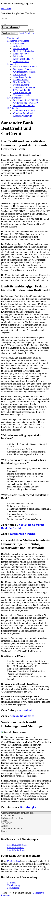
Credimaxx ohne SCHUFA (25, 103)
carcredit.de (26, 709)
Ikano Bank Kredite (22, 77)
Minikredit (18, 56)
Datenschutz (38, 893)
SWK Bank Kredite (22, 92)
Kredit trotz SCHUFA (23, 59)
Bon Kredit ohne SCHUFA (25, 100)
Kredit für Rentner (15, 847)
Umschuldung (13, 885)
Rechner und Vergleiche (18, 41)
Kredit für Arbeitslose (17, 845)
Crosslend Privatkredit (23, 113)
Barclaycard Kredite (22, 69)
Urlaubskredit (13, 888)
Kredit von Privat (21, 53)
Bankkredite (12, 64)
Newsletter (6, 8)
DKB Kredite (19, 74)
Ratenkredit (18, 43)
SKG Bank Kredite (22, 90)
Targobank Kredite (21, 95)
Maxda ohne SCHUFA (24, 105)
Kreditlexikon (13, 861)
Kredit (26, 33)
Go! (31, 30)
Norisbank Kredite (21, 82)
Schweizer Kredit (21, 61)
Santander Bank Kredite (24, 87)
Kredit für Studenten (16, 850)
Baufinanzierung (20, 48)
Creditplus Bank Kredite (24, 72)
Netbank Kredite (20, 79)
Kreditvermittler (14, 97)
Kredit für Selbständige (23, 51)
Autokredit (18, 46)
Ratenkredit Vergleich (23, 533)
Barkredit (11, 882)
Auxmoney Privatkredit (24, 110)
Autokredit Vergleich (22, 715)
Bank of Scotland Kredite (25, 66)
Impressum (6, 895)
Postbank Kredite (21, 85)
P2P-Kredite (12, 108)
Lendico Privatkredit (22, 116)
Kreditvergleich (14, 38)
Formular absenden (10, 27)
